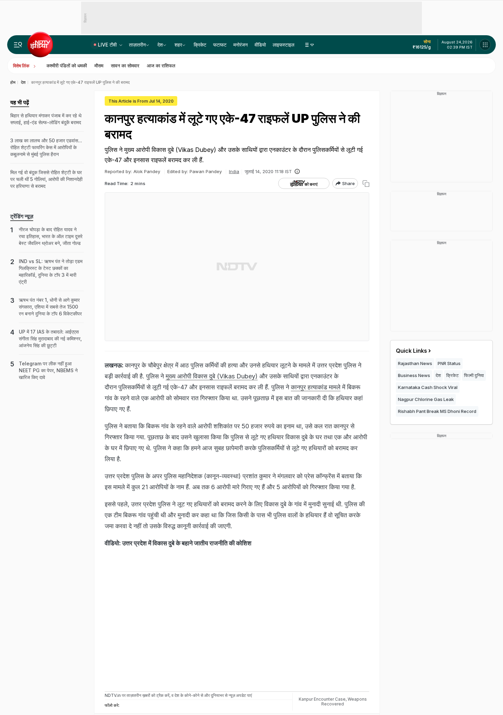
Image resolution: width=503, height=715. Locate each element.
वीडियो (260, 45)
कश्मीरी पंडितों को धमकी (67, 65)
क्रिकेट (200, 45)
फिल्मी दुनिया (474, 375)
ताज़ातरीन (137, 45)
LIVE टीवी (108, 45)
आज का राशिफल (161, 65)
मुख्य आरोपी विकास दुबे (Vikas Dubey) (212, 376)
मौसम (98, 65)
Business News (414, 375)
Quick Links (411, 350)
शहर (178, 45)
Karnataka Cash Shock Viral (427, 387)
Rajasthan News (415, 363)
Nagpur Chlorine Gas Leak (426, 399)
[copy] (366, 183)
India (234, 171)
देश (160, 45)
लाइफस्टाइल (283, 45)
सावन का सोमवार (125, 65)
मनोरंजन (240, 45)
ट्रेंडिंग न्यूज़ (21, 216)
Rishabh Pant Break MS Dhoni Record (437, 411)
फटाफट (220, 45)
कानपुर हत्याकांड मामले (315, 387)
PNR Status (449, 363)
